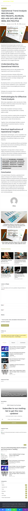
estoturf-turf (8, 5)
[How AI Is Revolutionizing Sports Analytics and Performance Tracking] (5, 354)
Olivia (4, 24)
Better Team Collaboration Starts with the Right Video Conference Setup (17, 372)
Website (2, 314)
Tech (3, 489)
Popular (4, 342)
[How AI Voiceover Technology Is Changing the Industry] (5, 360)
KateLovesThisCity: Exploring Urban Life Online (19, 276)
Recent (13, 342)
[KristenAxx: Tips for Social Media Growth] (7, 270)
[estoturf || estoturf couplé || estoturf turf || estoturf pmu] (8, 1)
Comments (22, 342)
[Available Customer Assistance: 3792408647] (5, 366)
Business (4, 491)
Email (2, 309)
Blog (3, 493)
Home (3, 5)
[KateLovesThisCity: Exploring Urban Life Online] (21, 270)
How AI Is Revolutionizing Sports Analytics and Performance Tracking (17, 354)
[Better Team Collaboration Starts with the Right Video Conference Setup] (5, 372)
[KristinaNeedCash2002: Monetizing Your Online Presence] (21, 255)
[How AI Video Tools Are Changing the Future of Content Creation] (5, 348)
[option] (14, 390)
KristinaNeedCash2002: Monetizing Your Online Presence (20, 262)
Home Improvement (6, 497)
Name (2, 305)
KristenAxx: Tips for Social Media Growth (6, 275)
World (3, 485)
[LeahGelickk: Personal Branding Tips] (7, 255)
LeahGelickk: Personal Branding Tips (6, 261)
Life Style (4, 495)
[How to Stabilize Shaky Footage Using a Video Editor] (4, 456)
